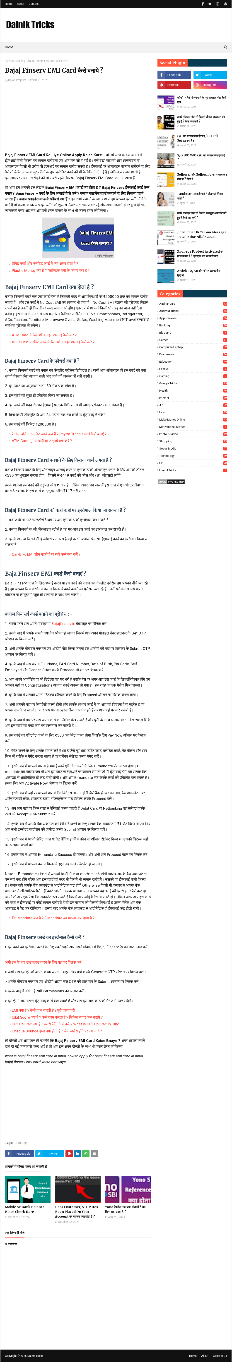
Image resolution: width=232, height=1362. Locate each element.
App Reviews (193, 318)
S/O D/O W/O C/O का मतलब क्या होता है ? (201, 157)
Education (193, 361)
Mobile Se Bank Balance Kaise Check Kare (25, 1209)
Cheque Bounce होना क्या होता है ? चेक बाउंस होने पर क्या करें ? (57, 1031)
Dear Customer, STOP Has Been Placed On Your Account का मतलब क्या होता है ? (76, 1211)
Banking (20, 60)
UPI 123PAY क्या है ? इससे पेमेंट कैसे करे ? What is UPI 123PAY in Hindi (66, 1024)
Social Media (193, 448)
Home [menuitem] (9, 47)
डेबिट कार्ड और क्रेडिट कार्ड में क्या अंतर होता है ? (45, 263)
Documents (193, 354)
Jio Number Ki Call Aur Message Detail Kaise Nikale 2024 (201, 234)
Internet (193, 398)
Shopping (193, 441)
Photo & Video (193, 434)
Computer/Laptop (193, 347)
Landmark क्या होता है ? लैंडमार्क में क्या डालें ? (200, 196)
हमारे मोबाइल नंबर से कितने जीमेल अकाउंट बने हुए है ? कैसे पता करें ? (201, 119)
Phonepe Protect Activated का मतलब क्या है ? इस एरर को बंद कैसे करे (200, 254)
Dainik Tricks (35, 1355)
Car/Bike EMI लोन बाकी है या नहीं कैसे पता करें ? (46, 554)
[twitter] (210, 4)
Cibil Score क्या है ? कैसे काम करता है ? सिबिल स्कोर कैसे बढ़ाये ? (57, 1017)
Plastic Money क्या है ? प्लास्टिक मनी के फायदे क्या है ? (50, 270)
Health (193, 390)
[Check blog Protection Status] (171, 483)
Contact (34, 3)
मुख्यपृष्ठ (9, 60)
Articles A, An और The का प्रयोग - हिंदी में (199, 273)
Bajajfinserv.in (63, 623)
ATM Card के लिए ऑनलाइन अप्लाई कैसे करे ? (44, 335)
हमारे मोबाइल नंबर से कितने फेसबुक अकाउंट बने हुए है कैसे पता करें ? (201, 215)
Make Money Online (193, 419)
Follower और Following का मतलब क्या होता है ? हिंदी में (202, 177)
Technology (193, 455)
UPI (193, 463)
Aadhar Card (193, 303)
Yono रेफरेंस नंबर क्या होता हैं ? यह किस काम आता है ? (125, 1209)
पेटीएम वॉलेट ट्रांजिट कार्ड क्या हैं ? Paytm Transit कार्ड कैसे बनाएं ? (59, 434)
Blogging (192, 332)
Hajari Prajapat (17, 80)
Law (193, 412)
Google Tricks (193, 383)
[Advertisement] (78, 120)
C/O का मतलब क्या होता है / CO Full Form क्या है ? (197, 138)
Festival (192, 369)
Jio (193, 405)
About (20, 3)
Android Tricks (193, 311)
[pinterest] (225, 4)
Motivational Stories (192, 426)
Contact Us (220, 1355)
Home (8, 3)
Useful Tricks (192, 470)
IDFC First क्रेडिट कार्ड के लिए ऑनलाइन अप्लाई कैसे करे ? (53, 342)
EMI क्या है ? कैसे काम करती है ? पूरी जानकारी (43, 1010)
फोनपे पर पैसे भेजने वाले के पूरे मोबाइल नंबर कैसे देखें (201, 100)
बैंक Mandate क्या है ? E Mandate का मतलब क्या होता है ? (53, 918)
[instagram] (217, 4)
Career (193, 340)
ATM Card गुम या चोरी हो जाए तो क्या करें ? (42, 440)
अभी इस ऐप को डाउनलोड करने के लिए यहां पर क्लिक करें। (44, 962)
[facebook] (203, 4)
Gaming (192, 376)
